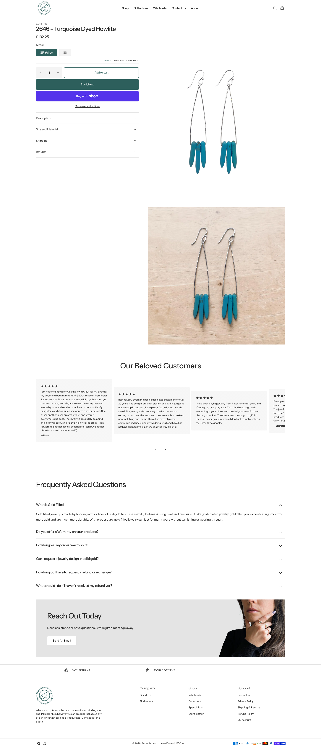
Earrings (41, 24)
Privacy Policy (245, 701)
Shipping (107, 60)
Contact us (244, 695)
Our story (145, 695)
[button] (274, 8)
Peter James (149, 743)
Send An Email (62, 640)
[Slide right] (164, 450)
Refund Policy (246, 713)
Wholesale (195, 695)
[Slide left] (156, 450)
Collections (195, 701)
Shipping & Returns (249, 707)
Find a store (146, 701)
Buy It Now (87, 84)
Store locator (196, 713)
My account (244, 720)
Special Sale (195, 707)
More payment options (87, 106)
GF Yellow (46, 52)
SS (65, 52)
